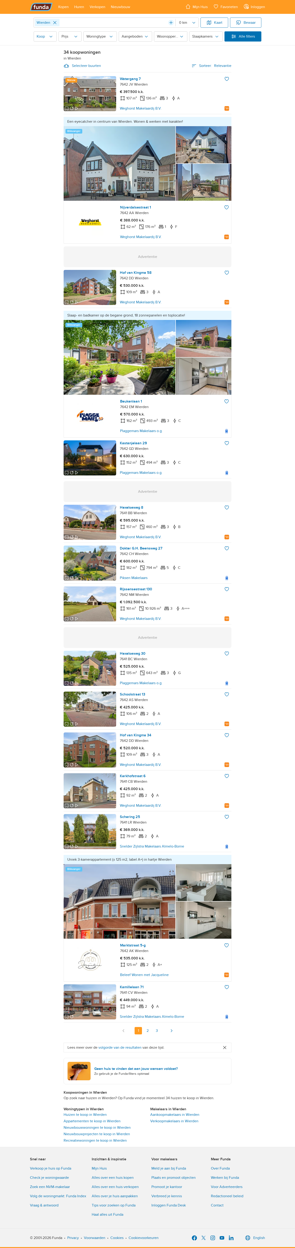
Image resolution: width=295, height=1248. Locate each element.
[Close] (55, 22)
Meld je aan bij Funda (168, 1168)
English (259, 1238)
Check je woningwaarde (49, 1177)
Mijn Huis (99, 1168)
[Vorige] (123, 1030)
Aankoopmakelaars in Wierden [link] (174, 1114)
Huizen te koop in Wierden (85, 1114)
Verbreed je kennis (166, 1196)
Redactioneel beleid (227, 1196)
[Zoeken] (171, 22)
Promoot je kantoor (166, 1187)
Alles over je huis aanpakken (115, 1196)
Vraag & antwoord (44, 1205)
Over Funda (220, 1168)
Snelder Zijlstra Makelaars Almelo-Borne (152, 846)
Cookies (117, 1238)
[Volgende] (171, 1030)
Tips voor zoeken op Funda (114, 1205)
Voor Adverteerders (226, 1187)
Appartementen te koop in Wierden (92, 1121)
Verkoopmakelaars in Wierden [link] (174, 1121)
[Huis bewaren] (227, 79)
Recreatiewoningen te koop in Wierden (95, 1140)
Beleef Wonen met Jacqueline (144, 975)
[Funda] (41, 7)
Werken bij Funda (225, 1177)
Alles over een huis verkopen (115, 1187)
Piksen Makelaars (134, 578)
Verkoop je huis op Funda (50, 1168)
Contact (217, 1205)
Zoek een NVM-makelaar (50, 1187)
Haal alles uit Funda (107, 1214)
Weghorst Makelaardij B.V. (141, 108)
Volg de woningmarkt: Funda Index (58, 1196)
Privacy (73, 1238)
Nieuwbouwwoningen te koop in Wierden (97, 1127)
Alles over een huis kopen (113, 1177)
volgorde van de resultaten (120, 1047)
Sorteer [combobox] (215, 65)
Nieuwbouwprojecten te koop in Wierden (97, 1134)
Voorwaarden (94, 1238)
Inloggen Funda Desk (168, 1205)
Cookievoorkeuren (144, 1238)
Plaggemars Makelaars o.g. (141, 431)
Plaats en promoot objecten (173, 1177)
